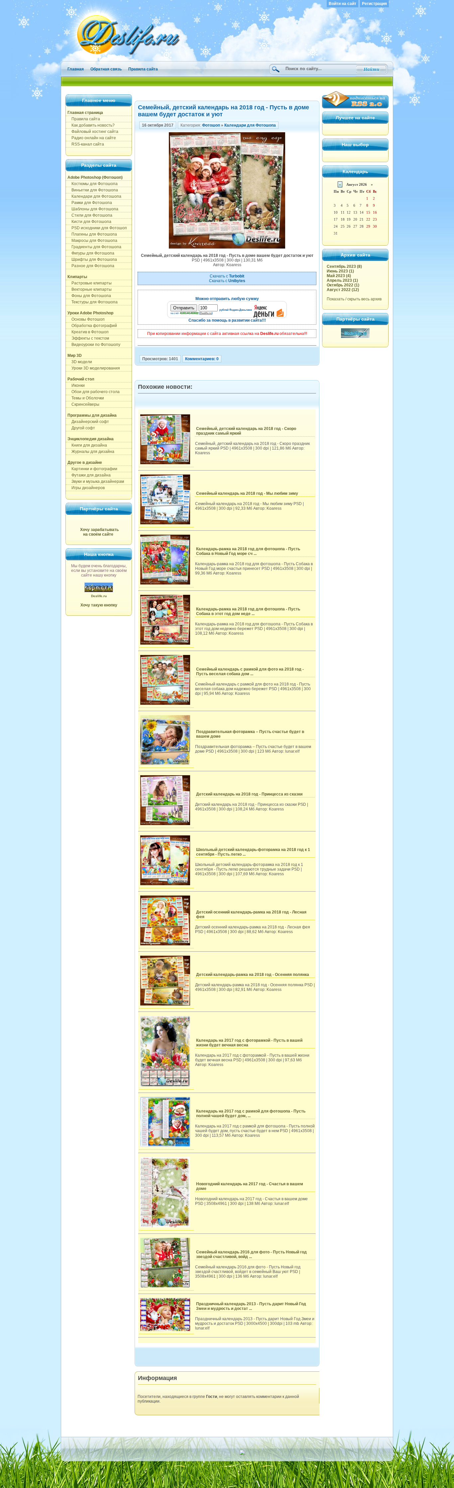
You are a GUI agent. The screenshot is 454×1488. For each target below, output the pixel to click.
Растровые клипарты (89, 283)
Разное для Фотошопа (90, 266)
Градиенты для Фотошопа (94, 247)
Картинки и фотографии (92, 469)
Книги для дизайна (87, 445)
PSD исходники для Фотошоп (97, 228)
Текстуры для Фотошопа (92, 302)
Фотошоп (211, 125)
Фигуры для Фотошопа (90, 253)
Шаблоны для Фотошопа (92, 209)
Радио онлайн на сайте (91, 138)
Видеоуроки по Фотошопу (93, 344)
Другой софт (81, 428)
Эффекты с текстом (88, 338)
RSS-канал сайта (85, 144)
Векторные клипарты (89, 289)
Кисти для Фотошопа (89, 221)
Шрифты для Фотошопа (92, 259)
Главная (75, 69)
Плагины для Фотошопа (92, 234)
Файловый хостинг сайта (92, 131)
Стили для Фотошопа (89, 215)
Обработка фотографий (92, 325)
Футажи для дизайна (89, 475)
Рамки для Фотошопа (89, 202)
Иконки (76, 385)
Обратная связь (106, 69)
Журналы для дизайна (90, 451)
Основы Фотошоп (86, 319)
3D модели (79, 362)
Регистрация (374, 3)
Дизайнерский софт (88, 421)
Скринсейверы (83, 404)
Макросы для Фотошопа (92, 240)
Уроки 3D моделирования (93, 368)
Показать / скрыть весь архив (354, 299)
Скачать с (227, 276)
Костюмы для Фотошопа (92, 183)
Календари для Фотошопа (94, 196)
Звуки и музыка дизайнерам (95, 481)
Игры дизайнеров (86, 487)
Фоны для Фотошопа (89, 295)
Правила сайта (143, 69)
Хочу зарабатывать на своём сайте (99, 532)
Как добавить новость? (91, 125)
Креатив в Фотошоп (88, 332)
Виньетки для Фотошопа (92, 190)
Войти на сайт (342, 3)
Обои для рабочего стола (93, 391)
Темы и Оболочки (85, 398)
